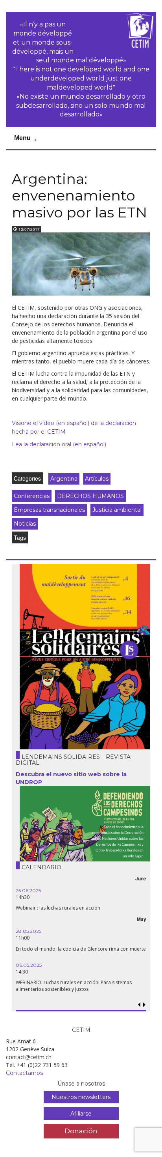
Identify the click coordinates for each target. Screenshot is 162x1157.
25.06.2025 (28, 890)
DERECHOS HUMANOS (90, 496)
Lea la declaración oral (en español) (59, 444)
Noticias (25, 523)
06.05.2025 (29, 965)
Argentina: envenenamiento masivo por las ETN (79, 195)
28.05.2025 (28, 931)
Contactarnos (24, 1072)
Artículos (97, 478)
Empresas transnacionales (49, 509)
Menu (22, 138)
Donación (81, 1131)
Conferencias (32, 496)
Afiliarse (81, 1113)
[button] (144, 1005)
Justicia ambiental (117, 509)
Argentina (63, 478)
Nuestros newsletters (81, 1097)
